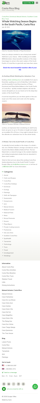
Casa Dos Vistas (7, 324)
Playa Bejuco (8, 224)
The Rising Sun (7, 321)
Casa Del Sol (6, 312)
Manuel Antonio (22, 16)
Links (3, 282)
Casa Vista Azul (7, 303)
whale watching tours (14, 80)
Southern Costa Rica (10, 236)
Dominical (13, 16)
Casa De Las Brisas (8, 300)
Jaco (5, 204)
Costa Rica (5, 16)
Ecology (6, 189)
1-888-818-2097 (7, 166)
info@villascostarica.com (20, 164)
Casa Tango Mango (8, 327)
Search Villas (27, 3)
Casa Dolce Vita (7, 309)
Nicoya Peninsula (9, 218)
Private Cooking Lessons (12, 227)
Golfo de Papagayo (10, 195)
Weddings (7, 256)
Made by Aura (6, 400)
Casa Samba (6, 306)
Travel (6, 250)
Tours (7, 19)
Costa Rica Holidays (10, 184)
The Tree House (7, 333)
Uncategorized (8, 253)
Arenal (6, 175)
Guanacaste (8, 198)
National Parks (8, 212)
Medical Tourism (9, 210)
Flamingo (7, 192)
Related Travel (7, 279)
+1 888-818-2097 (10, 365)
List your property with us (15, 389)
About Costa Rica (8, 267)
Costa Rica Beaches (9, 273)
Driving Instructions (8, 285)
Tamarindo (7, 241)
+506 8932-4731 (10, 369)
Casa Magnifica (7, 315)
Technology (7, 244)
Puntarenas (7, 230)
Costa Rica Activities (9, 270)
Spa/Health (7, 238)
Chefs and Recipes (10, 178)
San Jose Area (8, 233)
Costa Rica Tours (8, 276)
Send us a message (10, 372)
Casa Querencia (7, 330)
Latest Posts (6, 342)
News (5, 215)
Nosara (6, 221)
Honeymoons (8, 201)
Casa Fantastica (7, 297)
